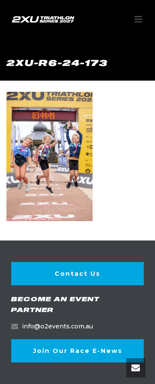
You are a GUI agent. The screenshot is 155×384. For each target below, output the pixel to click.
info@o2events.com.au (57, 326)
